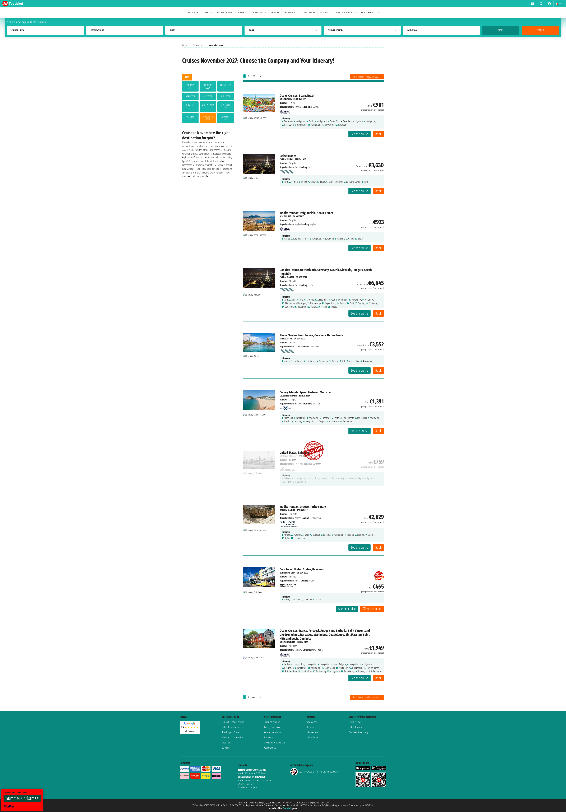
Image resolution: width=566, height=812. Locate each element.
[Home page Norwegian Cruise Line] (288, 584)
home (184, 45)
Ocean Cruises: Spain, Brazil (297, 96)
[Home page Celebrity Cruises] (285, 407)
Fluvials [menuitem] (308, 12)
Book (378, 134)
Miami (297, 580)
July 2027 (190, 105)
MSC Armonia (286, 99)
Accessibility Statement (274, 742)
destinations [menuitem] (290, 12)
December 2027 (225, 118)
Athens (298, 518)
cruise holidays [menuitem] (368, 12)
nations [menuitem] (324, 12)
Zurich (297, 346)
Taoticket (287, 808)
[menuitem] (532, 3)
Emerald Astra (287, 277)
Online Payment (356, 727)
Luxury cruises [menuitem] (224, 12)
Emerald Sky (286, 338)
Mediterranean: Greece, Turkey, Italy (303, 507)
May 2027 (208, 96)
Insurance (268, 737)
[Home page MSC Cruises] (285, 111)
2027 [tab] (187, 77)
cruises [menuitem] (240, 12)
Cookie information (273, 732)
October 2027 (190, 118)
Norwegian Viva (287, 572)
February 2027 (207, 86)
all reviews (190, 731)
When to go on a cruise (232, 737)
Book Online (373, 609)
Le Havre (298, 650)
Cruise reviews (355, 722)
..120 (253, 76)
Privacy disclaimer (272, 727)
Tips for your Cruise (230, 732)
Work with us (270, 747)
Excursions (226, 742)
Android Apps (312, 737)
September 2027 (226, 106)
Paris (297, 167)
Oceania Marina (287, 510)
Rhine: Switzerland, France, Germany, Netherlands (311, 335)
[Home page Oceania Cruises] (289, 523)
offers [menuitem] (206, 12)
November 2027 (208, 118)
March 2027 (225, 85)
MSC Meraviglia (287, 642)
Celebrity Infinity (288, 395)
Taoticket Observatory (358, 732)
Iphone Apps (312, 732)
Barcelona (299, 107)
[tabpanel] (208, 102)
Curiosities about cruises (233, 722)
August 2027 (208, 105)
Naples (298, 224)
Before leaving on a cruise (233, 727)
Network (310, 727)
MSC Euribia (285, 216)
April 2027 (190, 96)
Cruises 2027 (198, 45)
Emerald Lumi (286, 159)
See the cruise (359, 134)
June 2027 (225, 96)
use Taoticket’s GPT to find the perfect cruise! (319, 771)
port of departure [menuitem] (344, 12)
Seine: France (288, 156)
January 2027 (190, 86)
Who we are (311, 722)
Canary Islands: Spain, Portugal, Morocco (305, 392)
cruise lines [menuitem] (257, 12)
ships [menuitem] (273, 12)
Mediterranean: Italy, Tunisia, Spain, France (307, 213)
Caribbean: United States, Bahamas (302, 569)
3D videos (226, 747)
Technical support (272, 722)
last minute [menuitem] (192, 12)
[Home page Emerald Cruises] (287, 171)
